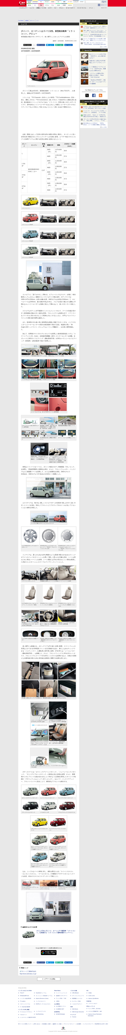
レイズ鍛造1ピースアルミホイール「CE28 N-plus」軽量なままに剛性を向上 (97, 68)
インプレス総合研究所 (25, 998)
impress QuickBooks (93, 998)
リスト (34, 45)
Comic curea (91, 995)
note (61, 45)
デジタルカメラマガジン (26, 1011)
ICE (87, 990)
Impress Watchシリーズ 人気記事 (94, 101)
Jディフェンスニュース (78, 995)
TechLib (74, 1017)
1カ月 (104, 23)
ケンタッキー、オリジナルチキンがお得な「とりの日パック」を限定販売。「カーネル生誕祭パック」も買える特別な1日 (95, 112)
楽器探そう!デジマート (61, 995)
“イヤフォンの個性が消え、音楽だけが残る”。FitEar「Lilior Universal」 (97, 75)
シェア (42, 45)
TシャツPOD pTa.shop (94, 1008)
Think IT (22, 993)
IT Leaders (22, 1001)
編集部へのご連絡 (57, 1024)
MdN (71, 1006)
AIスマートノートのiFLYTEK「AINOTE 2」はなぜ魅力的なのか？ (97, 56)
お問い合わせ (36, 1024)
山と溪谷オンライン (61, 1006)
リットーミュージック (61, 993)
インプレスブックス (41, 1011)
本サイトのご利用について (24, 1024)
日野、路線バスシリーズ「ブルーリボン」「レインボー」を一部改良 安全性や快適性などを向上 (95, 32)
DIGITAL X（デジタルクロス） (43, 1004)
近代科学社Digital (60, 1014)
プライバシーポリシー (69, 1024)
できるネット (23, 1014)
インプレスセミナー (41, 1001)
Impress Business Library (42, 998)
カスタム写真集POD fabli (95, 1011)
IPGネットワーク (91, 1006)
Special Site (88, 50)
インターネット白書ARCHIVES (28, 1017)
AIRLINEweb (75, 993)
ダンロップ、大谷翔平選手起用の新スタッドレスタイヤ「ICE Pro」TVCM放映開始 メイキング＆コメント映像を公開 (95, 36)
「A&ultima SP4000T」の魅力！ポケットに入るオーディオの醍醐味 (97, 81)
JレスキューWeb (76, 1001)
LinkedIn (70, 45)
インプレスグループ (88, 1024)
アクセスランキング (90, 21)
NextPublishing (39, 1014)
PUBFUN (89, 1001)
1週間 (97, 23)
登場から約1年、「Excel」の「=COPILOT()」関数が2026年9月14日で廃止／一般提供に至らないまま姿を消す (95, 116)
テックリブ (73, 1014)
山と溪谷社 (57, 1004)
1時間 (83, 23)
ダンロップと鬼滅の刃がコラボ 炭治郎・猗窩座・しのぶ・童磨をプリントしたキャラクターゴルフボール (95, 40)
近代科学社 (57, 1011)
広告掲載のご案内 (46, 1024)
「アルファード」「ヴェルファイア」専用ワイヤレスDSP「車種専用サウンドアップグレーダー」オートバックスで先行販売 (95, 28)
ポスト (28, 45)
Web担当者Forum (24, 995)
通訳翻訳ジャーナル (77, 998)
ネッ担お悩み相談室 (25, 1006)
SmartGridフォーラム (41, 993)
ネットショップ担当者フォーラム (44, 995)
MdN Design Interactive (78, 1011)
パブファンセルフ (92, 1003)
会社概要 (78, 1024)
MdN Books (75, 1009)
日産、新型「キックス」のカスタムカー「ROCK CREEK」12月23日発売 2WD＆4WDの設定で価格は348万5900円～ (94, 44)
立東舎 (57, 1001)
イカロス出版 (73, 990)
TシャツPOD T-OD (61, 998)
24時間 (90, 23)
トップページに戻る (48, 979)
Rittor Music (57, 990)
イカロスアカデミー (77, 1004)
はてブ (51, 45)
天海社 (90, 993)
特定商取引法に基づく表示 (101, 1024)
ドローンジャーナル (25, 1004)
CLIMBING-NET (60, 1009)
